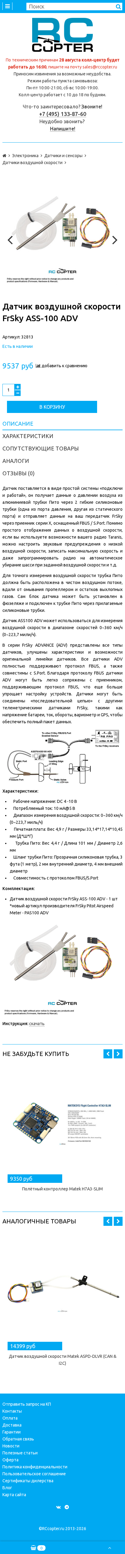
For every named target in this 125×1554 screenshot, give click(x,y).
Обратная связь (18, 1439)
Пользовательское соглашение (34, 1473)
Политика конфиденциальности (34, 1466)
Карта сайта (14, 1494)
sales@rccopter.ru (100, 66)
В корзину (52, 407)
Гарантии (11, 1432)
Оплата (10, 1418)
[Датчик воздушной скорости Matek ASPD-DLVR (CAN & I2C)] (62, 1290)
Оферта (10, 1459)
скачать (37, 1023)
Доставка (12, 1425)
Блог (7, 1487)
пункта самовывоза (77, 80)
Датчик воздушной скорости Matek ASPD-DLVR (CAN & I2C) (63, 1360)
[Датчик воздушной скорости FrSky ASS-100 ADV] (62, 238)
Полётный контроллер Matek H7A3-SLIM (62, 1188)
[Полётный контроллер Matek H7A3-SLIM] (62, 1123)
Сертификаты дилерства (27, 1480)
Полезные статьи (20, 1452)
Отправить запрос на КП (26, 1404)
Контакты (12, 1411)
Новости (10, 1445)
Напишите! (62, 128)
